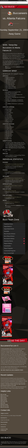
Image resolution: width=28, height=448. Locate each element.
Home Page (4, 394)
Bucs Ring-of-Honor (9, 236)
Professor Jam (3, 430)
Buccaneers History (9, 238)
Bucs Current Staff (9, 253)
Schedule (6, 231)
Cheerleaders (7, 245)
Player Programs (8, 248)
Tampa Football (5, 404)
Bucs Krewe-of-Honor (9, 233)
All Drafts (3, 403)
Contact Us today (5, 405)
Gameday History (8, 241)
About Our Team (5, 395)
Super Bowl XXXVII (9, 228)
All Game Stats (4, 401)
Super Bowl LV (8, 226)
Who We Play (4, 400)
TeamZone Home (8, 224)
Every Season (4, 398)
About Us (20, 0)
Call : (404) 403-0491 (4, 0)
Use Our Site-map (5, 407)
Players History (8, 243)
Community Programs (9, 250)
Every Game (4, 397)
